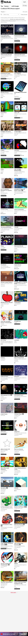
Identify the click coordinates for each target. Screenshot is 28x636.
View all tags (24, 14)
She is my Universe (18, 449)
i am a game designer (18, 434)
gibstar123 (3, 451)
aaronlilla (16, 360)
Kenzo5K (16, 134)
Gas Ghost (16, 150)
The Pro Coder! (17, 397)
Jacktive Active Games (5, 229)
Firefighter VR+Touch (6, 131)
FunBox (2, 150)
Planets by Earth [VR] (19, 35)
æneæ (2, 212)
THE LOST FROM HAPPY (7, 582)
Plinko (2, 246)
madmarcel (16, 451)
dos (15, 586)
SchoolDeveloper (4, 432)
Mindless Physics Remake (7, 302)
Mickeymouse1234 (18, 173)
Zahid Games (16, 566)
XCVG (2, 134)
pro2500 (2, 152)
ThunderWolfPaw (4, 379)
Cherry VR (16, 112)
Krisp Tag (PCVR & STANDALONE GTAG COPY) (6, 37)
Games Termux (17, 264)
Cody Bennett (17, 379)
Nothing (3, 357)
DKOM (16, 563)
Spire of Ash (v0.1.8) (19, 357)
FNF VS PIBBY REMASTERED (17, 170)
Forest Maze (3, 112)
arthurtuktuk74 (4, 325)
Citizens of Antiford (4, 76)
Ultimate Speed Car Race (6, 524)
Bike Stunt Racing (18, 524)
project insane (4, 414)
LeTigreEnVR (16, 76)
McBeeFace (3, 358)
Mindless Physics (5, 92)
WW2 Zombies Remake (6, 54)
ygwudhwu (16, 96)
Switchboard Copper (5, 73)
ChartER (16, 227)
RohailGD (3, 248)
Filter (25, 5)
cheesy (2, 95)
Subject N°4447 (4, 376)
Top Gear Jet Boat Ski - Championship (6, 564)
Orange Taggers (17, 131)
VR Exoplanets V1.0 (5, 395)
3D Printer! (3, 431)
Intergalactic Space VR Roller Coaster (19, 190)
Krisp (2, 39)
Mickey (2, 113)
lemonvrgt (3, 415)
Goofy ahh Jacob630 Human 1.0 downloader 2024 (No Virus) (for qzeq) (7, 322)
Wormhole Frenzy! (18, 395)
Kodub (15, 38)
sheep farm (16, 431)
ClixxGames (3, 490)
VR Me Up (3, 284)
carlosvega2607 (17, 303)
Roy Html (16, 267)
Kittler (2, 169)
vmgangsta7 (3, 57)
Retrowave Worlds (18, 246)
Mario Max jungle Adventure (5, 468)
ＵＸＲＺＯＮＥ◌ (5, 209)
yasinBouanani (4, 397)
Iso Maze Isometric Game (6, 507)
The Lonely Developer (18, 193)
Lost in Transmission (19, 209)
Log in (24, 1)
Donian (15, 115)
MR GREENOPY (4, 584)
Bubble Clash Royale (19, 507)
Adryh (15, 57)
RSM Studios (16, 229)
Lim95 (15, 152)
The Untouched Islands (6, 227)
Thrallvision (3, 264)
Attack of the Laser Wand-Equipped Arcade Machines (20, 583)
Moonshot (16, 376)
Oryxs (15, 342)
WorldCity (3, 488)
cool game (16, 340)
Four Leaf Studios (4, 193)
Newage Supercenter (18, 508)
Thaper (15, 322)
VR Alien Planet (18, 414)
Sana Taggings (17, 73)
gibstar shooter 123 (5, 449)
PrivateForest (17, 321)
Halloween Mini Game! (19, 54)
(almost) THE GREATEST (5, 267)
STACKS (16, 488)
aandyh (15, 248)
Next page (13, 592)
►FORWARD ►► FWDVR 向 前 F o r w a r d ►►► (20, 283)
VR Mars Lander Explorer (7, 282)
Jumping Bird (17, 302)
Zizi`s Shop (3, 340)
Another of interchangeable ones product (7, 342)
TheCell (15, 211)
